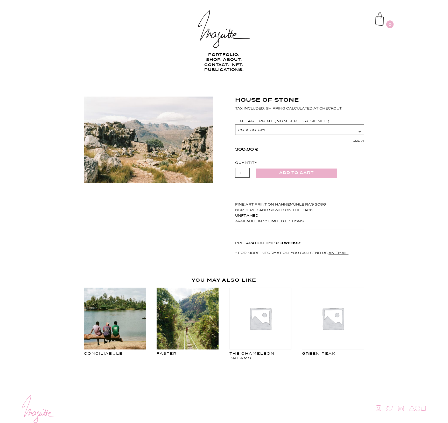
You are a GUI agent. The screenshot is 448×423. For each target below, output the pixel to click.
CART (363, 14)
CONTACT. (217, 65)
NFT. (237, 65)
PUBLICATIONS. (224, 70)
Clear (358, 140)
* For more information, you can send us (291, 253)
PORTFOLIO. (224, 55)
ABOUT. (232, 60)
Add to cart (296, 173)
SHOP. (214, 60)
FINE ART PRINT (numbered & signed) (282, 121)
